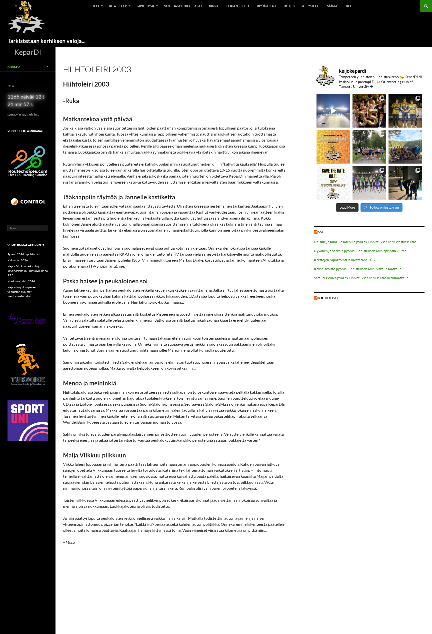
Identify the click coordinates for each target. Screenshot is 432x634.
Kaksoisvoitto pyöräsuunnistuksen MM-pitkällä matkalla (357, 269)
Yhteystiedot (311, 6)
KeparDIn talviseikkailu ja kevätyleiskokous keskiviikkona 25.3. (28, 270)
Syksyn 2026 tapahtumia (24, 254)
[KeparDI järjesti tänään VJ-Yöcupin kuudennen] (333, 111)
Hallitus (288, 6)
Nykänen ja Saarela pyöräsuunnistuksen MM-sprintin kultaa (360, 251)
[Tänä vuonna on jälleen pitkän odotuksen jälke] (333, 183)
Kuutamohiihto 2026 (21, 281)
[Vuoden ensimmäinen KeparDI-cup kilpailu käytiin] (369, 183)
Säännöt (333, 6)
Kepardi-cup (118, 6)
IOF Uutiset (328, 298)
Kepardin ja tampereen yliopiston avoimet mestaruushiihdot (22, 291)
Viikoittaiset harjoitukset (183, 6)
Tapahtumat (145, 6)
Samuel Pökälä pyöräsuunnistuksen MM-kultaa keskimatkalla (361, 278)
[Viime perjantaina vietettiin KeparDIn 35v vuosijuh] (369, 111)
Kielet (350, 6)
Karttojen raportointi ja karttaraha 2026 (345, 260)
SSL (321, 232)
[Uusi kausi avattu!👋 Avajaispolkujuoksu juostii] (405, 147)
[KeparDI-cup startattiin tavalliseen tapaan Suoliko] (369, 147)
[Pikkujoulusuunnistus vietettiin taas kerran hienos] (405, 183)
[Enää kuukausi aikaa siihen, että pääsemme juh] (333, 147)
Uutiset (93, 6)
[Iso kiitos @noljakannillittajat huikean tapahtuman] (405, 111)
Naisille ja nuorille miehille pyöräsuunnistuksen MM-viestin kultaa (365, 242)
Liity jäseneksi (266, 6)
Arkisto (214, 6)
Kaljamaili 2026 (18, 260)
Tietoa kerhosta (237, 6)
